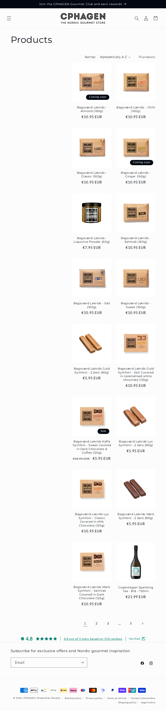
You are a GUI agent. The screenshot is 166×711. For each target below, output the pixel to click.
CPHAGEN (29, 698)
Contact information (143, 698)
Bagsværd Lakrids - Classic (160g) (92, 174)
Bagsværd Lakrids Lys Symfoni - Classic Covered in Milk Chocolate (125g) (92, 519)
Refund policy (73, 698)
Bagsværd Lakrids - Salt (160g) (91, 305)
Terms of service (117, 698)
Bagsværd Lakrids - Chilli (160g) (135, 109)
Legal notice (148, 702)
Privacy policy (94, 698)
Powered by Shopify (49, 698)
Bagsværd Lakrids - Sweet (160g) (136, 305)
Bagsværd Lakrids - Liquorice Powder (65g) (92, 240)
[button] (9, 18)
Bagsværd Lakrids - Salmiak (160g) (136, 240)
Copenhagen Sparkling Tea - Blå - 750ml (135, 589)
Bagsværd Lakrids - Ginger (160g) (136, 174)
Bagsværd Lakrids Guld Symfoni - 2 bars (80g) (92, 370)
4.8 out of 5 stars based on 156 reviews (93, 639)
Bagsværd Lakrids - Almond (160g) (92, 109)
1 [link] (85, 623)
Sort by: (90, 57)
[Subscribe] (82, 662)
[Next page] (142, 623)
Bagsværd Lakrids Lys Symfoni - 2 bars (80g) (136, 443)
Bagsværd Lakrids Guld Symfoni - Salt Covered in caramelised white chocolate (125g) (136, 374)
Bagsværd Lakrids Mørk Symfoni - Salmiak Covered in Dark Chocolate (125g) (91, 592)
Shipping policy (127, 702)
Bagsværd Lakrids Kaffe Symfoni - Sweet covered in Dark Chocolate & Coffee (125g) (92, 447)
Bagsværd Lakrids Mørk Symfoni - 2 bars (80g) (135, 516)
